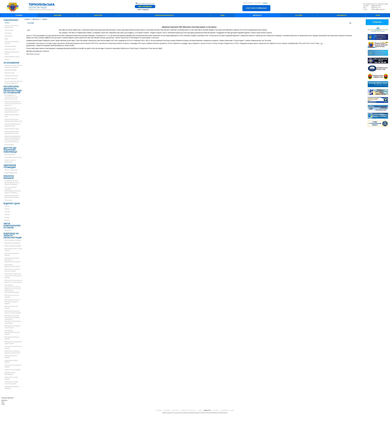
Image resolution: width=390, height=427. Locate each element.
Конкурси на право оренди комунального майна (13, 66)
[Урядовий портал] (378, 37)
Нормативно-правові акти (13, 157)
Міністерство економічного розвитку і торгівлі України (13, 281)
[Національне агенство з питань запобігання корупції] (378, 53)
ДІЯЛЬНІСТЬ (257, 15)
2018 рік (7, 214)
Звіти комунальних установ (12, 225)
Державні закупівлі (11, 78)
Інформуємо (11, 20)
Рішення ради (9, 144)
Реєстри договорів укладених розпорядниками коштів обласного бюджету (13, 190)
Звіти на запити (10, 154)
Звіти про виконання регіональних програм (12, 196)
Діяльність (36, 19)
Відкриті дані (12, 203)
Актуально (8, 33)
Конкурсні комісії (10, 49)
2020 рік (7, 220)
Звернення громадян (10, 166)
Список (377, 22)
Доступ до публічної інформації (10, 149)
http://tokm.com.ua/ (32, 54)
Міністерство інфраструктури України (12, 265)
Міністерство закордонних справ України (13, 342)
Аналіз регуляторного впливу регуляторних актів (13, 120)
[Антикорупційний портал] (378, 84)
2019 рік (7, 217)
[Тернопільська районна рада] (378, 76)
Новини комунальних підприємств (11, 26)
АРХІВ (378, 15)
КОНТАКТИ (258, 3)
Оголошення (11, 62)
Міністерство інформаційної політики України (12, 332)
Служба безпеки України (13, 370)
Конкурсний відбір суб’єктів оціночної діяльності (13, 82)
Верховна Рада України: (12, 243)
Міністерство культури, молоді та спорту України (13, 312)
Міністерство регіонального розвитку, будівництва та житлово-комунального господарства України (13, 288)
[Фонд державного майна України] (378, 116)
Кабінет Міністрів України (13, 246)
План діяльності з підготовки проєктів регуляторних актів (11, 97)
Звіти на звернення (11, 170)
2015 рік (7, 206)
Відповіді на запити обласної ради (13, 235)
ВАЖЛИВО (58, 15)
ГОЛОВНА (18, 15)
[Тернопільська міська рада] (378, 68)
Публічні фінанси (9, 177)
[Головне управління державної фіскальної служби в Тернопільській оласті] (378, 124)
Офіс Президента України (13, 240)
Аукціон (7, 59)
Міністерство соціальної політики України (12, 270)
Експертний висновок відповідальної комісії (12, 132)
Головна (27, 19)
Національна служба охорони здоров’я (11, 383)
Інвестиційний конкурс (12, 56)
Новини (7, 23)
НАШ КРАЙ (98, 15)
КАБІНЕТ (265, 3)
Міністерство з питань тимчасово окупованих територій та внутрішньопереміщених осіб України (13, 319)
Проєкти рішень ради (11, 129)
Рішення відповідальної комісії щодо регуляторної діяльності (13, 103)
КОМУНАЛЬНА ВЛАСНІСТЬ (164, 15)
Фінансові (8, 230)
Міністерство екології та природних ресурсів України (12, 301)
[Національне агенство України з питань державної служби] (378, 92)
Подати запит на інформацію (10, 161)
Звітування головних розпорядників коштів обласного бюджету (12, 182)
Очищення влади (10, 46)
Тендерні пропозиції (11, 76)
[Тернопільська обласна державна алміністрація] (378, 45)
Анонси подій (9, 30)
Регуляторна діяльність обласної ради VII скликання (13, 89)
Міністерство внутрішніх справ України (12, 327)
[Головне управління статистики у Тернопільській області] (378, 108)
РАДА (222, 15)
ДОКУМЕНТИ (341, 15)
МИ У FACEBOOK (145, 6)
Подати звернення (11, 173)
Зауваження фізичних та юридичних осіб (13, 125)
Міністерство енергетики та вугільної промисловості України (13, 275)
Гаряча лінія (8, 36)
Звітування (8, 200)
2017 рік (7, 212)
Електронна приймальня (256, 8)
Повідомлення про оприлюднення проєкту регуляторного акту (12, 110)
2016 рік (7, 209)
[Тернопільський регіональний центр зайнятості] (378, 100)
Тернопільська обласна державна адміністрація (12, 352)
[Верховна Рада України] (378, 29)
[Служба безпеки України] (378, 61)
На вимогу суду (9, 73)
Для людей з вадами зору (146, 3)
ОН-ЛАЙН (298, 15)
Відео (6, 39)
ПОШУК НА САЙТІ (248, 3)
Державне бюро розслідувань (10, 373)
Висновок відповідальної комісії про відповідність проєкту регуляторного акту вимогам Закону (13, 139)
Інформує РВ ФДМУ (11, 70)
